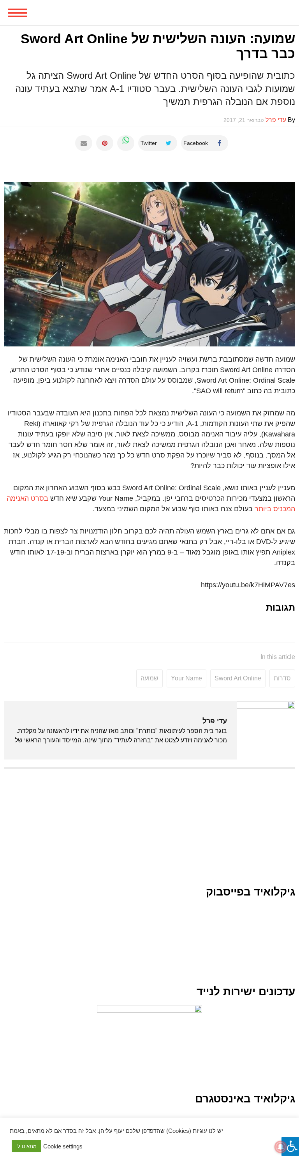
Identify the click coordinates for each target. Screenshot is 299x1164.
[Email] (83, 143)
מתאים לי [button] (26, 1146)
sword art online (238, 678)
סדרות (282, 678)
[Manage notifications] (280, 1147)
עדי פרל (214, 721)
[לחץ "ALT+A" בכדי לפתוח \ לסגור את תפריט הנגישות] (290, 1146)
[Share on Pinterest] (104, 143)
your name (186, 678)
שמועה (149, 678)
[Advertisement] (149, 831)
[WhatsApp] (125, 143)
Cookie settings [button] (63, 1146)
